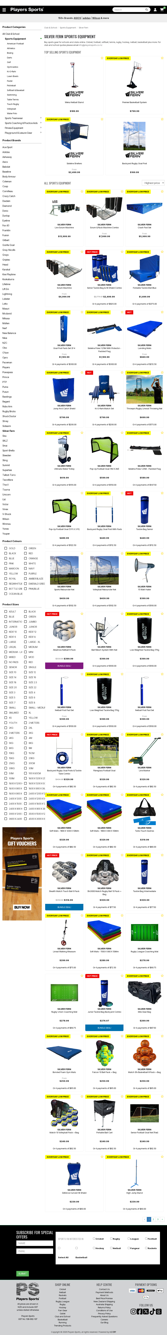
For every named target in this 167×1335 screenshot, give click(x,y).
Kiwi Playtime (8, 274)
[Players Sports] (27, 10)
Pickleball (11, 85)
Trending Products (62, 1325)
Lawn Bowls (12, 76)
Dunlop (6, 215)
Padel (9, 81)
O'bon (5, 352)
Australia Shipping (104, 1304)
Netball (117, 1248)
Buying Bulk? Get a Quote (83, 2)
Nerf (4, 328)
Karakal (6, 269)
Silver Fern (8, 431)
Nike (4, 338)
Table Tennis (13, 99)
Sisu (4, 435)
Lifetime (6, 284)
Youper (6, 533)
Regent (6, 401)
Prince (5, 377)
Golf (9, 62)
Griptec (6, 259)
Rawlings (7, 396)
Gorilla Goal (8, 245)
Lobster (6, 298)
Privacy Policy (104, 1313)
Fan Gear (62, 1310)
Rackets (152, 1248)
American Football (15, 43)
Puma (5, 386)
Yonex (5, 528)
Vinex (5, 509)
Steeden (6, 455)
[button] (4, 10)
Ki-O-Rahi (11, 71)
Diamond (7, 205)
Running (63, 1322)
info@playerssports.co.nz (90, 45)
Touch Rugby (13, 104)
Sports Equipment (15, 38)
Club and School (62, 1316)
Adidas (6, 152)
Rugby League (62, 1301)
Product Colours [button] (12, 541)
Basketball (81, 1257)
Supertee (7, 470)
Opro (5, 357)
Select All (63, 1257)
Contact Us (104, 1289)
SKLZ (5, 440)
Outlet (62, 1313)
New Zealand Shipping (104, 1301)
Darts (9, 57)
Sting (5, 460)
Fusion (5, 235)
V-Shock (6, 514)
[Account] (155, 9)
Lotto (5, 303)
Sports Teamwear (14, 118)
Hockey (100, 1248)
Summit (6, 465)
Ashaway (7, 157)
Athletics (11, 48)
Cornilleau (7, 191)
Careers (104, 1319)
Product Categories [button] (14, 27)
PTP (4, 382)
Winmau (6, 523)
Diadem (6, 201)
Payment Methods (104, 1292)
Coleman (7, 181)
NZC (4, 342)
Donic (5, 210)
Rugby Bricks (8, 411)
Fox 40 (5, 225)
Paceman (7, 362)
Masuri (5, 308)
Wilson (5, 519)
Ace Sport (7, 147)
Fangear (135, 1248)
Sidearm (6, 426)
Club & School (50, 27)
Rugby (116, 1238)
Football (152, 1238)
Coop (5, 186)
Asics (5, 161)
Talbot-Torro (8, 475)
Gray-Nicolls (8, 250)
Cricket (100, 1238)
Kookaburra (8, 279)
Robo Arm (7, 406)
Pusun (5, 391)
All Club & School (10, 33)
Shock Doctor (9, 416)
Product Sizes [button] (10, 604)
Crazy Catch (8, 196)
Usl (4, 499)
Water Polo (12, 113)
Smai (4, 445)
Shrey (5, 421)
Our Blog (104, 1322)
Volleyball (11, 108)
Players (6, 367)
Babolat (6, 166)
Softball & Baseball (15, 90)
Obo (4, 347)
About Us (104, 1295)
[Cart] (162, 9)
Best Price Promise (104, 1298)
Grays (5, 254)
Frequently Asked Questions (104, 1316)
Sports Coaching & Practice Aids (21, 123)
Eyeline (6, 220)
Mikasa (6, 318)
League (134, 1238)
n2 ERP (113, 1332)
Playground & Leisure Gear (18, 132)
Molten (5, 323)
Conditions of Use (104, 1310)
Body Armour (9, 176)
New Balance (9, 333)
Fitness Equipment (14, 128)
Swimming (12, 94)
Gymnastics (12, 67)
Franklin (6, 230)
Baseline (6, 171)
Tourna (6, 489)
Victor (5, 504)
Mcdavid (7, 313)
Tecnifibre (7, 479)
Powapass (7, 372)
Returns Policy (104, 1307)
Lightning (7, 294)
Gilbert (5, 240)
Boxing (10, 53)
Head (5, 264)
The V (5, 484)
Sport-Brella (8, 450)
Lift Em (5, 289)
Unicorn (6, 494)
